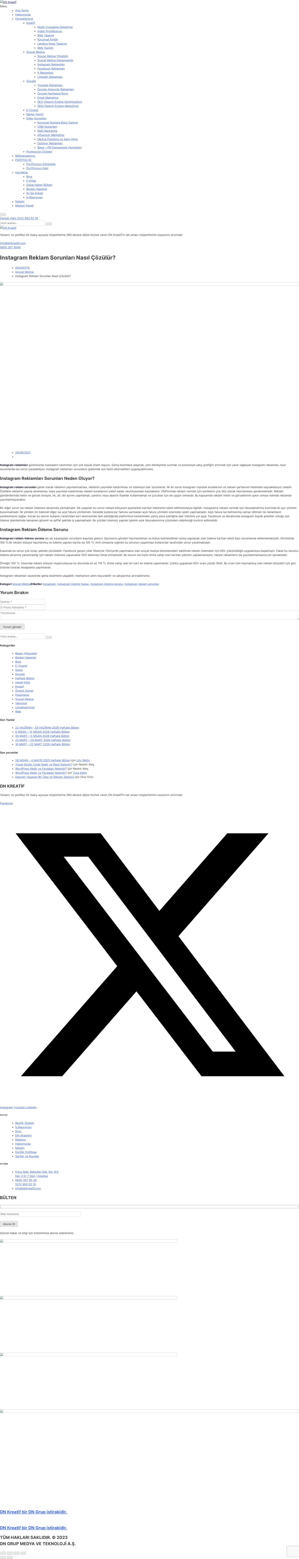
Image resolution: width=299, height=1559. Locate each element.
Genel (19, 670)
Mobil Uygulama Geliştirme (55, 27)
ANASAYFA (22, 267)
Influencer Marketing (50, 135)
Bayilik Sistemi (24, 1123)
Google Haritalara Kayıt (52, 93)
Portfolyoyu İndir (37, 168)
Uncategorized (25, 707)
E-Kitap (31, 180)
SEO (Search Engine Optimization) (59, 101)
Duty (18, 1131)
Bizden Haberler (36, 189)
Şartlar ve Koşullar (27, 1156)
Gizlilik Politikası (26, 1152)
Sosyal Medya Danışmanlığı (55, 60)
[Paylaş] (16, 1553)
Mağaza (20, 1139)
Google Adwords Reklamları (55, 89)
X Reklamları (45, 72)
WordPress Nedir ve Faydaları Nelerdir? (41, 768)
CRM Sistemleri (47, 126)
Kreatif (30, 23)
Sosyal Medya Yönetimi (52, 56)
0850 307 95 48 (26, 1180)
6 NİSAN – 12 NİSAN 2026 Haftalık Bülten (42, 731)
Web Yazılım (45, 47)
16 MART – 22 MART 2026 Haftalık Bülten (42, 744)
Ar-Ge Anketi (34, 193)
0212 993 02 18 (25, 1184)
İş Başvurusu (34, 197)
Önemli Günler (24, 690)
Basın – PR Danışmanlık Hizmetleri (59, 147)
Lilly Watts (83, 760)
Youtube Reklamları (50, 85)
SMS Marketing (47, 131)
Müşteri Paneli (24, 205)
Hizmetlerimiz (24, 18)
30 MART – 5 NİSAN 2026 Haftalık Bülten (42, 736)
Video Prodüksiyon (49, 31)
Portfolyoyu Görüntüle (41, 164)
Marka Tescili (34, 114)
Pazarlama (22, 695)
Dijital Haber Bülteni (39, 185)
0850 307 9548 (10, 247)
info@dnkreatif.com (13, 243)
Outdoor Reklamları (50, 143)
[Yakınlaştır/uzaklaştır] (3, 1553)
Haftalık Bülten (24, 678)
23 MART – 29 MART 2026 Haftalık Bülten (42, 740)
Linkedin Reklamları (50, 77)
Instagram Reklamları (51, 64)
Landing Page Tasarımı (52, 43)
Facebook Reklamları (51, 68)
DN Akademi (23, 1135)
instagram (49, 584)
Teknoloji (21, 703)
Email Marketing (47, 97)
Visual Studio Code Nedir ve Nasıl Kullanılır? (44, 764)
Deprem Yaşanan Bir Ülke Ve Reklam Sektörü (44, 777)
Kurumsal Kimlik (47, 39)
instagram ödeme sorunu (106, 584)
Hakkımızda (23, 14)
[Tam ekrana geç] (10, 1553)
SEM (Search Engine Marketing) (58, 106)
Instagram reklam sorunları (141, 584)
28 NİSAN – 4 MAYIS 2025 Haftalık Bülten (42, 760)
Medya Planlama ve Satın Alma (57, 139)
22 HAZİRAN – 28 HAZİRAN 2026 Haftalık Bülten (47, 727)
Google (31, 81)
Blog (29, 176)
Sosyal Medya (35, 52)
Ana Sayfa (22, 10)
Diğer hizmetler (36, 118)
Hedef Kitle (22, 682)
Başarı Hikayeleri (26, 653)
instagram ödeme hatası (73, 584)
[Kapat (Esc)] (23, 1553)
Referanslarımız (25, 155)
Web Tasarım (45, 35)
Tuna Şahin (80, 772)
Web (18, 711)
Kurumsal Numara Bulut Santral (57, 122)
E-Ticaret (32, 110)
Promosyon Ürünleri (39, 151)
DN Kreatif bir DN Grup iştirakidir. (33, 1511)
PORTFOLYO (23, 160)
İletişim (19, 201)
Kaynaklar (21, 172)
